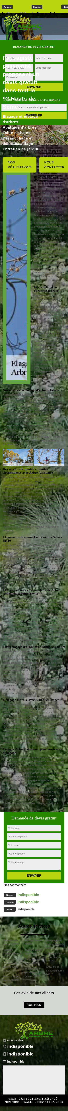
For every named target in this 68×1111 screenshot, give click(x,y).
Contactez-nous (50, 1102)
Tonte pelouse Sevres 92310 (32, 961)
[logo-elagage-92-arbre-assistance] (22, 23)
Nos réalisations (19, 165)
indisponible (28, 895)
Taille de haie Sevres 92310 (11, 942)
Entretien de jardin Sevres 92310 (10, 967)
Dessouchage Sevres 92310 (11, 978)
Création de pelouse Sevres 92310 (55, 970)
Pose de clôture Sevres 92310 (33, 951)
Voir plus (34, 1004)
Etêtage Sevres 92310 (33, 942)
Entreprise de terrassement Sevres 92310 (32, 972)
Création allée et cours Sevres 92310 (55, 957)
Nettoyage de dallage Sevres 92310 (54, 944)
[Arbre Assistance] (34, 1027)
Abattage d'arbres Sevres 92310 (12, 953)
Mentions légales (19, 1102)
